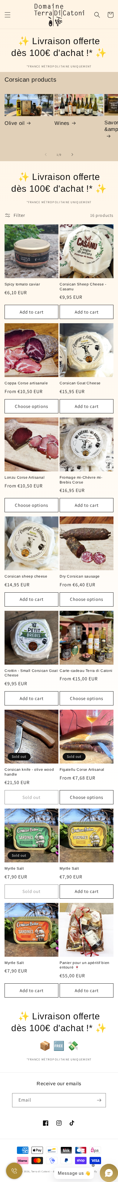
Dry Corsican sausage (80, 576)
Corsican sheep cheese (26, 576)
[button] (7, 14)
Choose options (31, 406)
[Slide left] (45, 154)
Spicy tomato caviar (22, 284)
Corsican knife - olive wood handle (29, 772)
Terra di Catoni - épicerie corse (50, 1171)
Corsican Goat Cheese (80, 383)
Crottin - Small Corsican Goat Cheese (31, 673)
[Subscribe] (99, 1100)
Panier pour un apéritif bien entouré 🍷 (85, 965)
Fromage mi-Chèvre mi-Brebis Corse (81, 479)
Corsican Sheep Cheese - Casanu (83, 286)
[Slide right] (72, 154)
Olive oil (15, 123)
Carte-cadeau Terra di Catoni (86, 671)
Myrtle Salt (14, 868)
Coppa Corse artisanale (26, 383)
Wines (62, 123)
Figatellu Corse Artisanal (82, 769)
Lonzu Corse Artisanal (25, 477)
